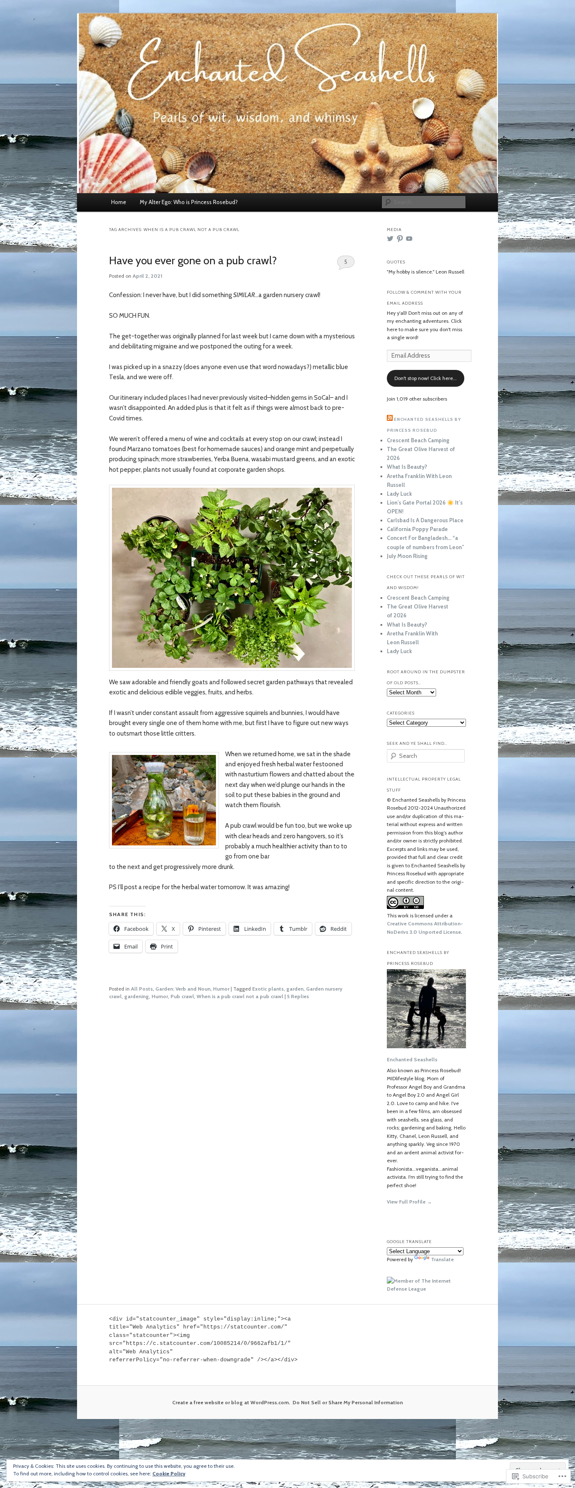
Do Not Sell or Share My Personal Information (348, 1402)
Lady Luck (399, 493)
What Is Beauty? (407, 466)
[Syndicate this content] (390, 419)
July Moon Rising (407, 556)
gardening (136, 996)
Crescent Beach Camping (418, 440)
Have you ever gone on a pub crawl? (193, 260)
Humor (221, 989)
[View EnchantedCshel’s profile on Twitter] (390, 238)
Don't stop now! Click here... (425, 378)
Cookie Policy (168, 1473)
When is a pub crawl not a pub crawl (240, 996)
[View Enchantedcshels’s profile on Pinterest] (400, 238)
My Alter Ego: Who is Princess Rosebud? (189, 202)
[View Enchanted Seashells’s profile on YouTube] (409, 238)
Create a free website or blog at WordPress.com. (231, 1402)
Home (118, 202)
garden (294, 989)
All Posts (142, 989)
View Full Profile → (409, 1201)
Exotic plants (268, 989)
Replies (298, 996)
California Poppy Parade (417, 529)
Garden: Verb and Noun (182, 989)
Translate (442, 1259)
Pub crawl (182, 996)
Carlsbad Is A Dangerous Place (425, 520)
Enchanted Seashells (412, 1059)
